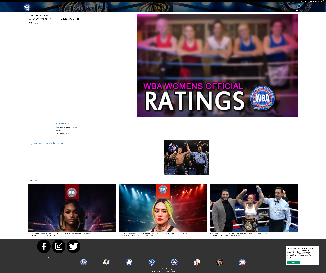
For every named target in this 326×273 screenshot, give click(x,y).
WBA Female (31, 15)
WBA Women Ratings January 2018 (65, 121)
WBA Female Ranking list (63, 123)
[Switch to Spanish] (321, 1)
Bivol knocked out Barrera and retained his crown (46, 143)
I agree (293, 262)
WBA (31, 22)
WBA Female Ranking (42, 15)
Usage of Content (156, 271)
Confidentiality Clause (168, 271)
